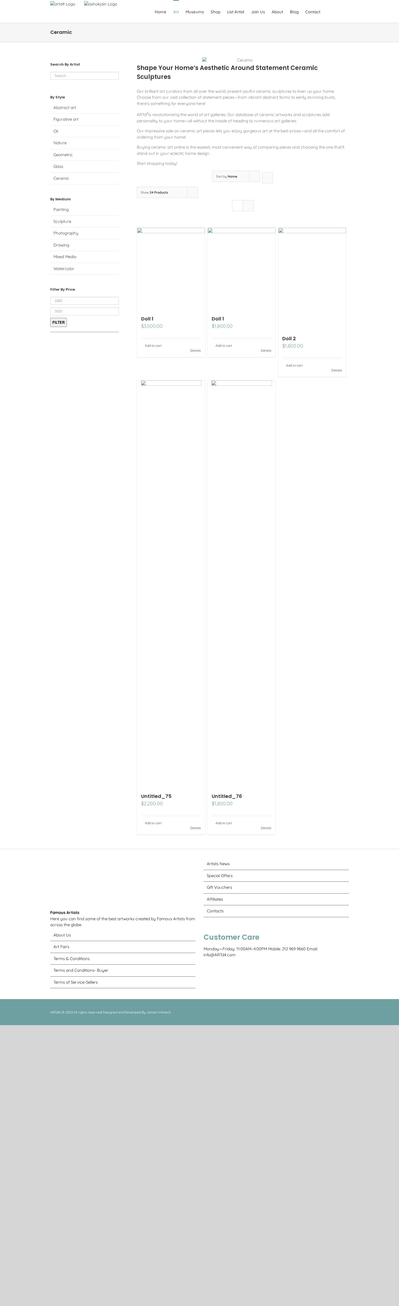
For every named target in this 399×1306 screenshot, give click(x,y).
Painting (61, 209)
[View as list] (248, 205)
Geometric (63, 154)
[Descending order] (267, 177)
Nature (59, 142)
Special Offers (220, 875)
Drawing (61, 245)
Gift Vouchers (219, 887)
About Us (62, 1301)
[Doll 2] (312, 278)
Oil (55, 131)
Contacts (215, 910)
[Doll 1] (171, 269)
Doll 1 (147, 318)
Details (195, 350)
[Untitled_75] (171, 583)
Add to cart (153, 346)
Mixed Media (64, 256)
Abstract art (64, 107)
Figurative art (65, 119)
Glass (58, 166)
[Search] (340, 11)
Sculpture (62, 221)
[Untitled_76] (242, 583)
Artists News (218, 863)
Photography (65, 233)
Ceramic (61, 178)
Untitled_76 (227, 796)
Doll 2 (289, 338)
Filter (58, 322)
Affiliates (215, 899)
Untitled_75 (156, 796)
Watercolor (63, 268)
